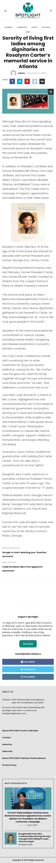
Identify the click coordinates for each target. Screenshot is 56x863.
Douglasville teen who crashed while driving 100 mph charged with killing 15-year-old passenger (34, 837)
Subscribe (7, 751)
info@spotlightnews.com (14, 713)
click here (16, 710)
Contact (6, 737)
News (28, 32)
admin (21, 73)
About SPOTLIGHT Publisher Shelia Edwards (24, 758)
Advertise (7, 744)
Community (22, 27)
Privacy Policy (9, 765)
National (46, 27)
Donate (28, 644)
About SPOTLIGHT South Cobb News (20, 730)
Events (35, 27)
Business (9, 27)
